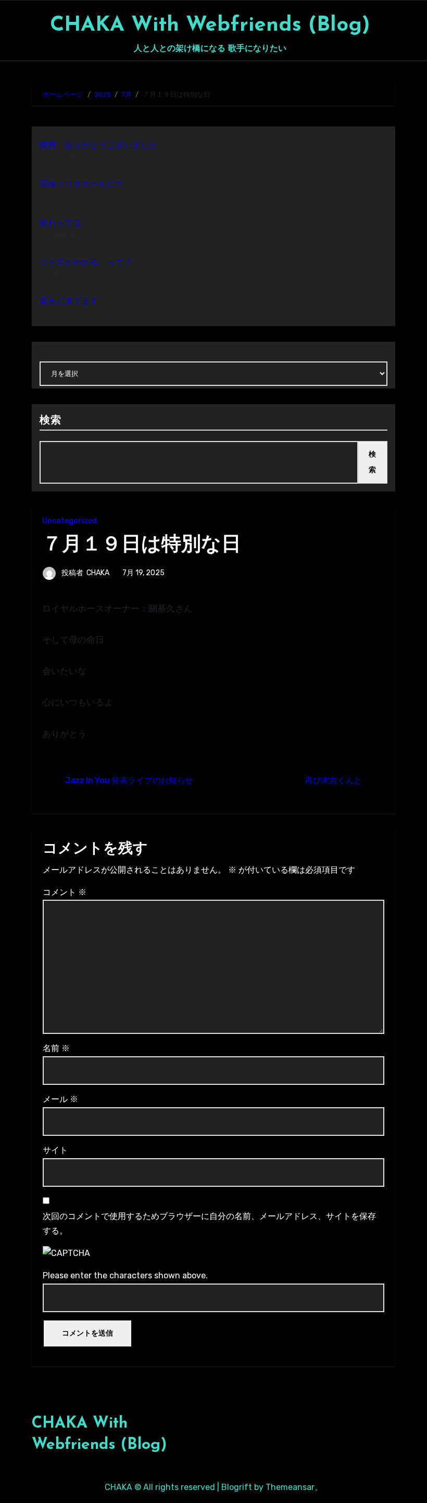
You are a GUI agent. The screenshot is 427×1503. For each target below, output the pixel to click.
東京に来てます (69, 301)
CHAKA (97, 572)
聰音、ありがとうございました (99, 145)
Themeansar (290, 1487)
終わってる (61, 223)
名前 (56, 1048)
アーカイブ (56, 355)
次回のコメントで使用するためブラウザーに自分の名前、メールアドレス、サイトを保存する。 (209, 1223)
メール (60, 1099)
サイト (55, 1150)
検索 (50, 421)
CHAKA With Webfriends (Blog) (210, 25)
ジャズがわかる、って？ (86, 262)
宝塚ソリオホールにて (82, 184)
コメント (64, 892)
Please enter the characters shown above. (125, 1275)
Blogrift (236, 1487)
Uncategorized (69, 521)
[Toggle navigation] (35, 30)
